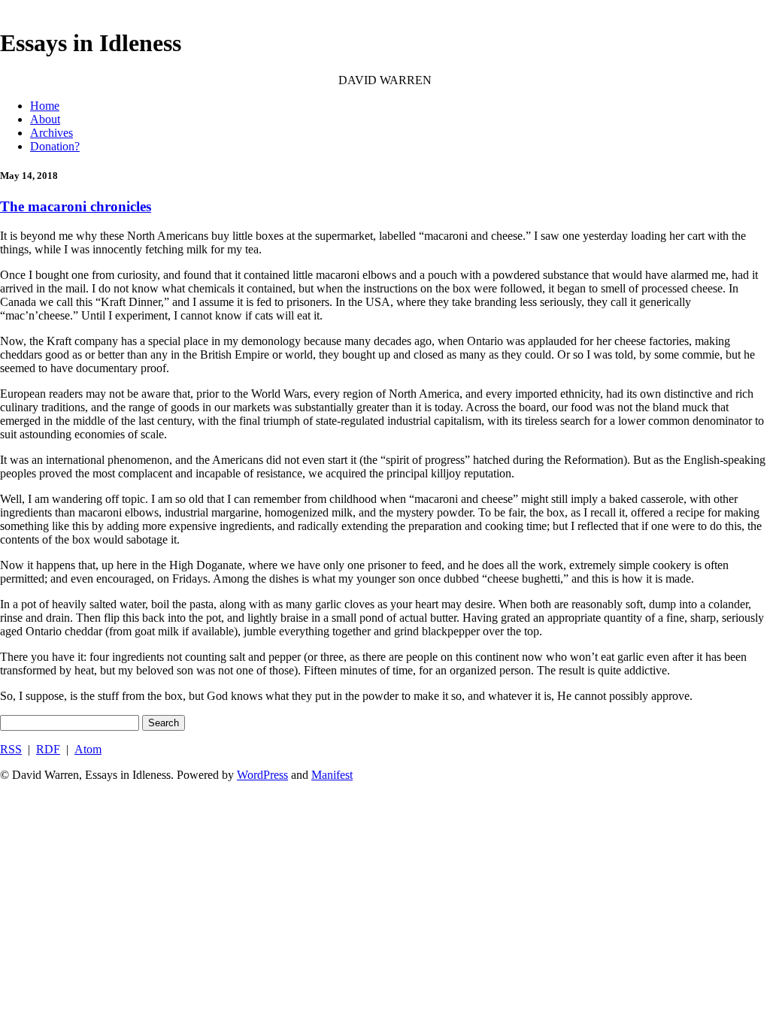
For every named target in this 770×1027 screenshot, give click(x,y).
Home (44, 105)
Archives (51, 132)
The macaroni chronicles (75, 206)
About (45, 119)
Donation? (55, 146)
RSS (11, 749)
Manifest (332, 774)
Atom (88, 749)
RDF (48, 749)
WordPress (262, 774)
